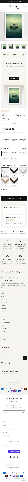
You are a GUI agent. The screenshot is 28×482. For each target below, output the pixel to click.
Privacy (5, 432)
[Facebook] (6, 363)
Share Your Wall (14, 78)
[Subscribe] (23, 412)
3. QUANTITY (4, 189)
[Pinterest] (9, 363)
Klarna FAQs (4, 328)
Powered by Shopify (19, 478)
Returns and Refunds (8, 429)
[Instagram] (2, 363)
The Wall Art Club (11, 478)
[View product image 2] (11, 46)
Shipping (3, 319)
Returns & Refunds (5, 322)
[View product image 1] (4, 46)
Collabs (3, 331)
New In (2, 296)
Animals (3, 311)
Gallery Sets (4, 299)
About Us (3, 339)
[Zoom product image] (25, 38)
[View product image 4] (24, 46)
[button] (2, 6)
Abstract (3, 305)
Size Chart (5, 422)
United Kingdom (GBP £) (13, 467)
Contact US (4, 325)
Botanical (3, 308)
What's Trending (5, 302)
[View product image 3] (17, 46)
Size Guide (23, 148)
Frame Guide (23, 165)
